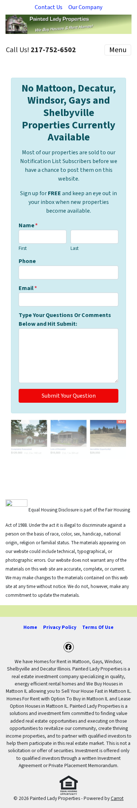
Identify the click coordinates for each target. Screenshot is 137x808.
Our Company (85, 7)
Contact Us (48, 7)
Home (30, 627)
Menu (117, 50)
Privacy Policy (59, 627)
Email (28, 288)
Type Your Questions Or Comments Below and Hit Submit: (65, 319)
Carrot (117, 798)
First (23, 248)
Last (75, 248)
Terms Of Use (98, 627)
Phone (27, 261)
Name (28, 225)
